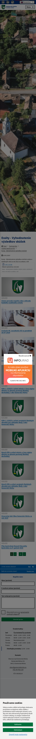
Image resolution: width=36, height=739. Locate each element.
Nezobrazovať (24, 356)
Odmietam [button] (18, 730)
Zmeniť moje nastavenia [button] (18, 734)
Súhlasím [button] (17, 724)
